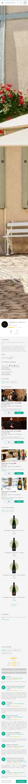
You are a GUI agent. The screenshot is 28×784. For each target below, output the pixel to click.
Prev (2, 160)
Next (25, 160)
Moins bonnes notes (6, 653)
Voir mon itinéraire (5, 619)
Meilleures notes (17, 650)
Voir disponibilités (21, 781)
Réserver (19, 412)
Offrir (9, 412)
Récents (4, 650)
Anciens (9, 650)
